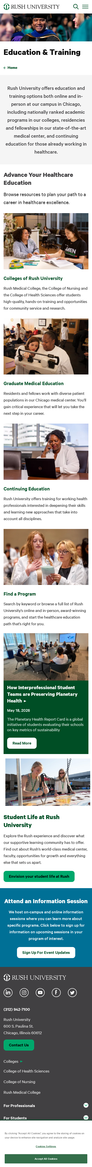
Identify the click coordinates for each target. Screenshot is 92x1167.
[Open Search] (76, 6)
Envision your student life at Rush (39, 876)
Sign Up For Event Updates (46, 952)
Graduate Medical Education (34, 383)
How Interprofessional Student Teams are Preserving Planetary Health (42, 694)
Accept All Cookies (46, 1158)
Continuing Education (27, 488)
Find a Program (20, 593)
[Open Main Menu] (85, 6)
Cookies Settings (46, 1146)
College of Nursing (19, 1081)
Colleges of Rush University (33, 278)
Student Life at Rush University (32, 821)
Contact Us (19, 1044)
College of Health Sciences (26, 1070)
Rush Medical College (22, 1092)
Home (12, 67)
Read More (22, 743)
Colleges (11, 1061)
